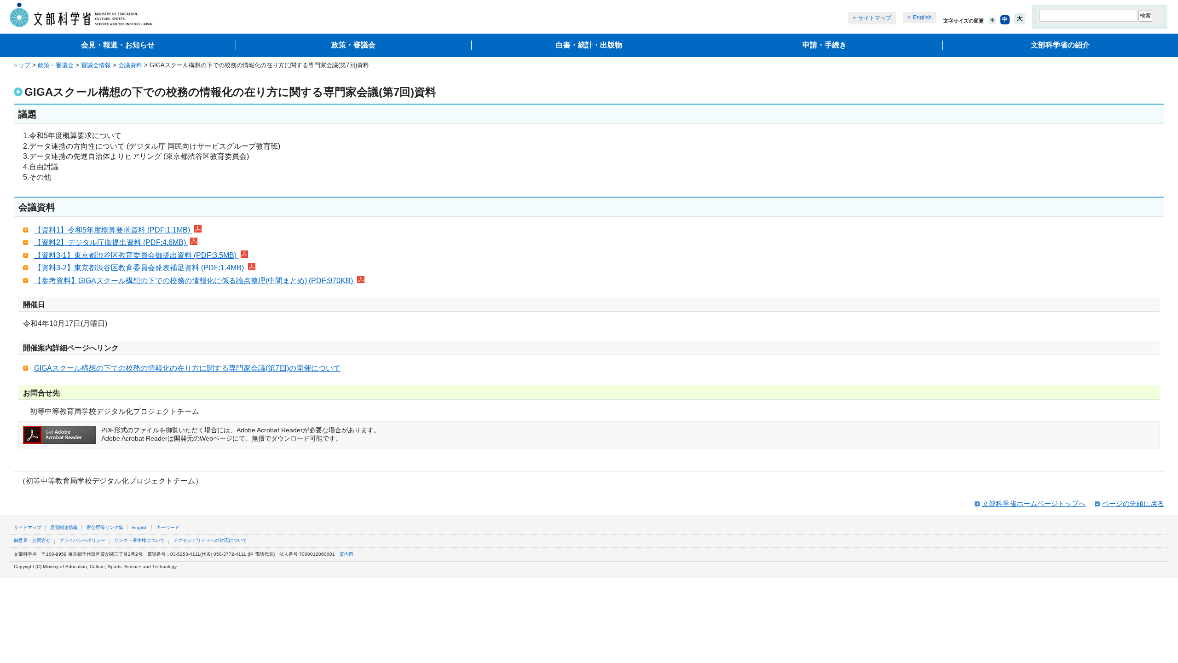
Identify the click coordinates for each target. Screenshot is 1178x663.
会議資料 (130, 65)
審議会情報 (96, 65)
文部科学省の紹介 (1060, 45)
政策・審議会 (353, 45)
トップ (21, 65)
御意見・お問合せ (32, 540)
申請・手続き (825, 45)
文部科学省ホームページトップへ (1034, 503)
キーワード (167, 527)
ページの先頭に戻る (1133, 503)
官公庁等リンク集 (105, 527)
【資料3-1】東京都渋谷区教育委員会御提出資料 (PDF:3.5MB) (136, 255)
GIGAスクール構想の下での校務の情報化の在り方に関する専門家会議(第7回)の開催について (187, 368)
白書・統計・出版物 (589, 45)
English (922, 17)
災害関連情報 (64, 527)
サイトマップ (874, 18)
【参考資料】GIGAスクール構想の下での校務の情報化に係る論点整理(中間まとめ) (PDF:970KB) (194, 281)
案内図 (346, 554)
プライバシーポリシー (82, 540)
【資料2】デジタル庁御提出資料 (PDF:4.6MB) (111, 242)
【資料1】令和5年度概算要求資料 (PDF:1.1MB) (113, 230)
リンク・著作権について (139, 540)
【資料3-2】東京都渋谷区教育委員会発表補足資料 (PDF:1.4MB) (140, 268)
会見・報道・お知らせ (118, 45)
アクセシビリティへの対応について (210, 540)
